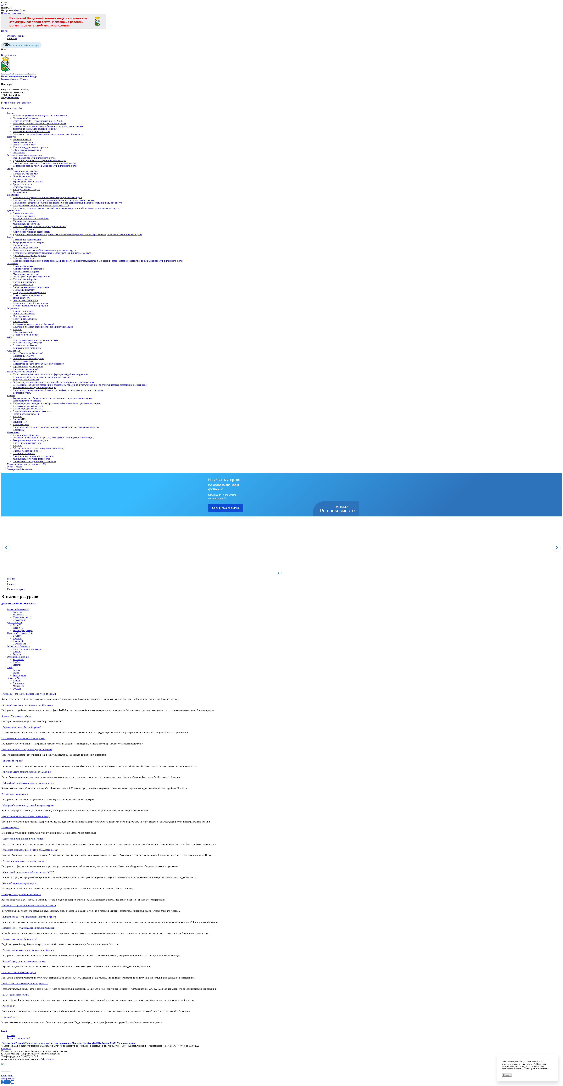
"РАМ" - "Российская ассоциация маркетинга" (24, 983)
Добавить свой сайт (11, 603)
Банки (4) (17, 612)
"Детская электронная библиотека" (19, 939)
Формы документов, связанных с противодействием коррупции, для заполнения (53, 382)
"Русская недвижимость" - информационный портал (27, 950)
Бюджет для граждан (23, 361)
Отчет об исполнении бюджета (28, 358)
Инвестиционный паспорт (26, 435)
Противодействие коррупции (22, 371)
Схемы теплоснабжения (25, 345)
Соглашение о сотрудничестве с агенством (34, 461)
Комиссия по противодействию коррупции (34, 387)
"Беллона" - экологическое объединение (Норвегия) (27, 705)
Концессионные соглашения (27, 348)
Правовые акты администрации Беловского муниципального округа (47, 197)
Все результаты (8, 55)
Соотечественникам (23, 284)
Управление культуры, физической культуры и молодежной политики (48, 134)
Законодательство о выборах (27, 400)
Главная (11, 113)
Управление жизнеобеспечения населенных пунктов (39, 123)
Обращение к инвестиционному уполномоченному (39, 448)
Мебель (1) (18, 686)
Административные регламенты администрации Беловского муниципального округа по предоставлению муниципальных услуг (77, 234)
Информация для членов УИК (28, 408)
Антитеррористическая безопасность (31, 232)
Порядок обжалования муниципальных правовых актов (41, 205)
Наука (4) (17, 638)
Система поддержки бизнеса (27, 451)
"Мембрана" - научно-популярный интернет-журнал (27, 805)
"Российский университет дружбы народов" (23, 861)
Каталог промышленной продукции (31, 305)
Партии (17, 651)
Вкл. (17, 10)
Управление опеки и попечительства (31, 131)
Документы (13, 195)
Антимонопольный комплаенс (28, 268)
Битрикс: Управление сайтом (16, 716)
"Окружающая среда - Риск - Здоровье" (21, 727)
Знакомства (18, 659)
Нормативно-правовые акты (27, 443)
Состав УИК (19, 419)
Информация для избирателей (28, 406)
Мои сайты (30, 603)
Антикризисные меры (24, 266)
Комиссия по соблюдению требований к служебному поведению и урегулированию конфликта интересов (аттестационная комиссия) (80, 385)
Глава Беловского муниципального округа (34, 158)
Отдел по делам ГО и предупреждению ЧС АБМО (38, 121)
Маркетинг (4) (20, 614)
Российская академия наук (14, 794)
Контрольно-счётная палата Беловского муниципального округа (45, 166)
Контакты (12, 38)
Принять (507, 1075)
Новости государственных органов (30, 147)
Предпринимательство (24, 282)
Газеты (16, 670)
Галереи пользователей (18, 1038)
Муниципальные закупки (26, 274)
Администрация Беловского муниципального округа (39, 160)
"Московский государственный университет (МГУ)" (27, 872)
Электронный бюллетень (19, 469)
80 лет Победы (14, 466)
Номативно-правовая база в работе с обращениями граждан (43, 327)
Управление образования (25, 118)
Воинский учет (20, 245)
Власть (10, 237)
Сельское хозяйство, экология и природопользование (39, 226)
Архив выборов (21, 424)
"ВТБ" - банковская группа (15, 994)
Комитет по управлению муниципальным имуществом (40, 115)
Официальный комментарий (27, 150)
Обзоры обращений (23, 332)
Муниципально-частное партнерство (31, 459)
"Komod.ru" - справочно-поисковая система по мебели (28, 694)
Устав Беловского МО (24, 176)
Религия (17, 654)
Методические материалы (26, 379)
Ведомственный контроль (26, 271)
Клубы (16, 662)
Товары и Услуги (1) (17, 678)
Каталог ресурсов (16, 589)
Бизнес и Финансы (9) (18, 609)
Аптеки (17, 680)
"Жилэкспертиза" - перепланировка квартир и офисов (28, 916)
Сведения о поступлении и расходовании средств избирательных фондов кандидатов (56, 427)
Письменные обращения (25, 319)
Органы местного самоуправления (24, 155)
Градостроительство (23, 184)
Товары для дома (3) (23, 630)
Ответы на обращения (24, 313)
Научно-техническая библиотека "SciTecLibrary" (25, 816)
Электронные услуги (23, 356)
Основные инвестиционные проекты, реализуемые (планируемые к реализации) (53, 437)
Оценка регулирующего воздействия (31, 276)
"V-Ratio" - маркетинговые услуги (18, 972)
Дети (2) (17, 625)
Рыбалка (17, 665)
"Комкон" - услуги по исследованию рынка (23, 961)
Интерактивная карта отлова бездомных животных (38, 363)
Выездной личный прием (25, 334)
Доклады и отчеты (22, 393)
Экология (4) (19, 643)
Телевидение (19, 675)
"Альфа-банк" (8, 1006)
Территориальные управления (28, 181)
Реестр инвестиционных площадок (30, 440)
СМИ (9, 667)
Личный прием (20, 321)
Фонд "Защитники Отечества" (28, 353)
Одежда (17, 688)
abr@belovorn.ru (10, 97)
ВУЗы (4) (17, 636)
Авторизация (7, 1078)
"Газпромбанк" (9, 1017)
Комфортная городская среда (27, 342)
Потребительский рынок (25, 279)
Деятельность (14, 210)
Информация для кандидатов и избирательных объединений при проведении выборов (56, 403)
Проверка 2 (18, 429)
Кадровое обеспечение (24, 258)
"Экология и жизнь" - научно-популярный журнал (26, 749)
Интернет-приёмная (23, 311)
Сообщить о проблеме (226, 507)
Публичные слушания (24, 216)
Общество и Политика (18, 646)
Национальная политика (25, 221)
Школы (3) (18, 641)
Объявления (19, 152)
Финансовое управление (25, 247)
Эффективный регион (24, 229)
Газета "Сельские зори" (24, 144)
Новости (11, 136)
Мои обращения (21, 316)
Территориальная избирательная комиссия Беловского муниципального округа (52, 398)
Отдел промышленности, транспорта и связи (35, 340)
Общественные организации (27, 649)
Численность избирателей (26, 414)
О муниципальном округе (26, 171)
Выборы (11, 395)
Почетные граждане (23, 179)
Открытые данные (16, 36)
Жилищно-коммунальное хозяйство (31, 218)
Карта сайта (7, 1075)
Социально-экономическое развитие (31, 287)
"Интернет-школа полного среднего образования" (26, 772)
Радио (16, 672)
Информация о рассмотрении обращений (33, 324)
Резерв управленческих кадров (28, 242)
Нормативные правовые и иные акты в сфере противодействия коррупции (50, 374)
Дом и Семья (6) (15, 622)
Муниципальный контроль (26, 224)
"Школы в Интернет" (12, 760)
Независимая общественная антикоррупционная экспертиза (43, 377)
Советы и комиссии (23, 213)
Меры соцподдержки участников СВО (26, 464)
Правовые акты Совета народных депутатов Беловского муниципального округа (53, 200)
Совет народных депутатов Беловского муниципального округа (45, 163)
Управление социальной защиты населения (34, 129)
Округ (10, 168)
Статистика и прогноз (24, 453)
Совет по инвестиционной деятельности (33, 456)
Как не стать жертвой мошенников (30, 303)
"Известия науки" (10, 827)
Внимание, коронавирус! (25, 369)
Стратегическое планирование (28, 295)
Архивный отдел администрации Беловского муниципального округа (48, 126)
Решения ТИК (20, 422)
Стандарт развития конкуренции (29, 292)
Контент (11, 584)
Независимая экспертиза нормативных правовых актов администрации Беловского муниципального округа (67, 202)
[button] (278, 573)
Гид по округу (20, 192)
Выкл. (23, 10)
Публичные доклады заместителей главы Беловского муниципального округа (52, 253)
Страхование (19, 620)
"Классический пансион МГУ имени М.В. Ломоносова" (29, 850)
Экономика (12, 263)
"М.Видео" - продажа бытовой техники (21, 894)
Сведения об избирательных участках (32, 411)
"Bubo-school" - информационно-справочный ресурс (27, 783)
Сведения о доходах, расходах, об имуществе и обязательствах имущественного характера (58, 390)
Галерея (11, 1035)
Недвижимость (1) (22, 617)
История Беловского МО (25, 173)
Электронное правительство (27, 239)
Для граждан (13, 350)
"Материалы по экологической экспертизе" (23, 738)
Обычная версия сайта (12, 13)
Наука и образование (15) (19, 633)
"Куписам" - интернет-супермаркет (19, 883)
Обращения (13, 308)
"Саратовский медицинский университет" (22, 838)
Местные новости (22, 139)
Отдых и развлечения (18, 657)
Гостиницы (18, 683)
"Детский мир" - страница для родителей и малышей (28, 928)
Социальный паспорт (23, 290)
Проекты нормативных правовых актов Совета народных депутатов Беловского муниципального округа (66, 208)
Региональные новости (24, 142)
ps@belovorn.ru (46, 1059)
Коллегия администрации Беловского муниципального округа (44, 250)
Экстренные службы (11, 108)
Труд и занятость (21, 298)
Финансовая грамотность (25, 300)
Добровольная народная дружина (29, 255)
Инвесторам (13, 432)
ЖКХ (9, 337)
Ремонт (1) (18, 628)
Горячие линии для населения (16, 102)
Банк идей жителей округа (26, 189)
